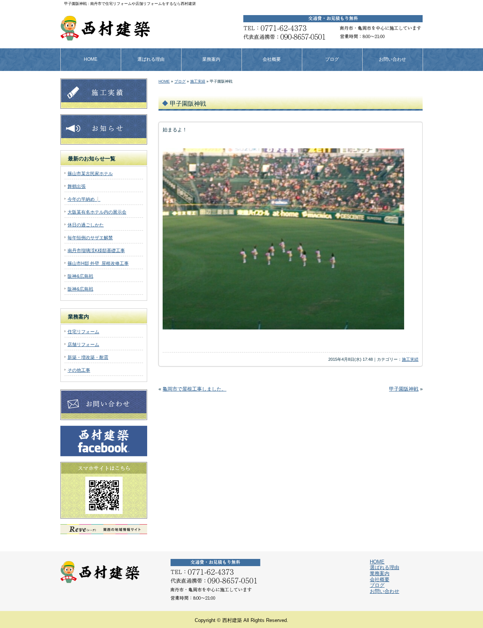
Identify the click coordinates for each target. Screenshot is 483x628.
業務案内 (211, 59)
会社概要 (272, 59)
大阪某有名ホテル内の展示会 (97, 212)
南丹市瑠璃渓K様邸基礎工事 (96, 250)
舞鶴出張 (77, 186)
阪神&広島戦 (80, 276)
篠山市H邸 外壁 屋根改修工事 (98, 263)
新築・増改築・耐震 (88, 357)
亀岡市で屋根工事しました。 (194, 389)
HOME (90, 59)
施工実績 (197, 81)
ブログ (332, 59)
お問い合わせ (392, 59)
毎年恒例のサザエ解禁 (90, 237)
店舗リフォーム (83, 344)
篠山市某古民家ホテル (90, 173)
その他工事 (79, 370)
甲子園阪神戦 (403, 389)
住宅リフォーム (83, 331)
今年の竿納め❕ (84, 199)
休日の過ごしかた (86, 225)
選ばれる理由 (151, 59)
